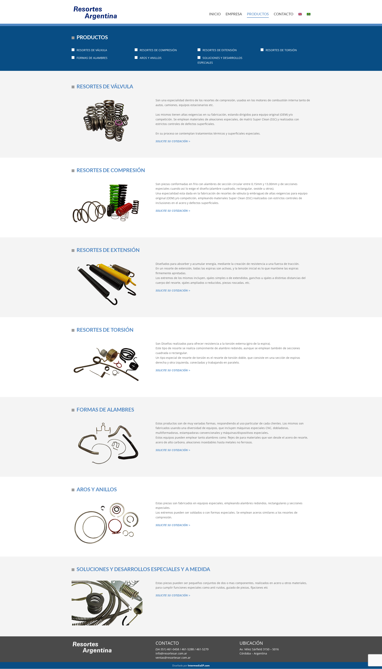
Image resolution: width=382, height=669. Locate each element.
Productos (258, 14)
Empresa (234, 14)
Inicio (215, 14)
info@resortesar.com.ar (171, 653)
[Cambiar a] (300, 15)
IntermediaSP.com (199, 665)
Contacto (283, 14)
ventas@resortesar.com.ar (173, 657)
